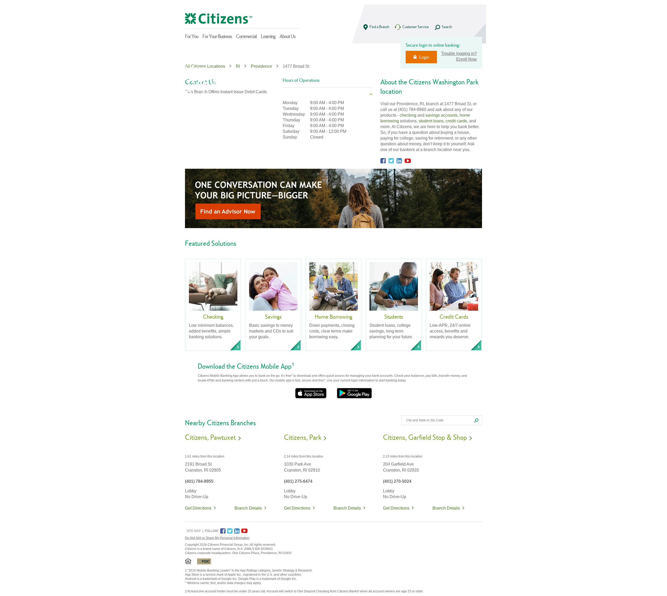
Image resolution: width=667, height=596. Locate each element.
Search (447, 26)
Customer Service (415, 26)
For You (191, 36)
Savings (273, 316)
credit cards (456, 121)
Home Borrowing (333, 316)
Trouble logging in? (459, 53)
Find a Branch (379, 26)
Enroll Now (466, 59)
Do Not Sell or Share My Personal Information (217, 538)
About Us (287, 36)
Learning (268, 36)
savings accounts (441, 115)
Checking (213, 316)
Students (393, 316)
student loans (431, 121)
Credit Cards (454, 316)
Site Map (194, 531)
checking (408, 115)
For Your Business (217, 36)
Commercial (246, 36)
